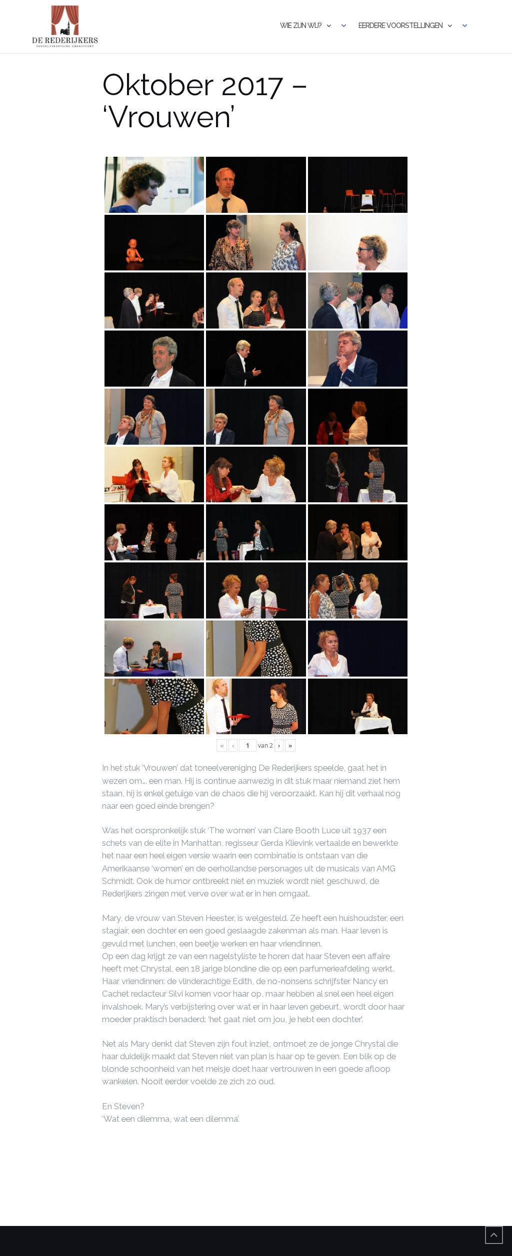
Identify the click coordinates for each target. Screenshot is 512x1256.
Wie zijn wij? (301, 26)
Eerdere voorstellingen (400, 26)
